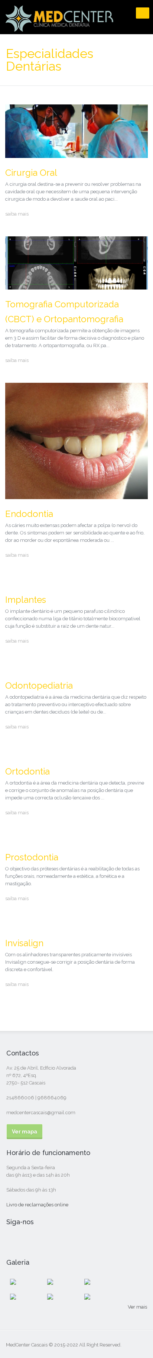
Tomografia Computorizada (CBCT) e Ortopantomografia (64, 311)
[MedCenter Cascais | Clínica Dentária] (59, 26)
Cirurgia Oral (31, 172)
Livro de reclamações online (37, 1204)
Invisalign (24, 943)
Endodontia (29, 513)
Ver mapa (24, 1132)
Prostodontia (31, 857)
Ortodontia (27, 771)
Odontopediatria (39, 685)
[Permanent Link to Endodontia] (76, 495)
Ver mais (137, 1307)
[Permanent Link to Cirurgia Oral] (76, 154)
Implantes (25, 599)
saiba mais (17, 214)
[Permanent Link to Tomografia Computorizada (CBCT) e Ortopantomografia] (76, 286)
